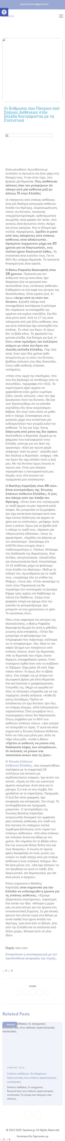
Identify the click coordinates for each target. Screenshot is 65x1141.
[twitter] (25, 992)
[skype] (47, 992)
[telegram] (39, 992)
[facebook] (18, 992)
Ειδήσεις (11, 1025)
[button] (4, 12)
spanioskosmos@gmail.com (33, 4)
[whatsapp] (32, 992)
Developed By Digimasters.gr (32, 1136)
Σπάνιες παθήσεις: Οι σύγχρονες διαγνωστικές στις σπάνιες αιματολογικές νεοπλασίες (31, 1077)
